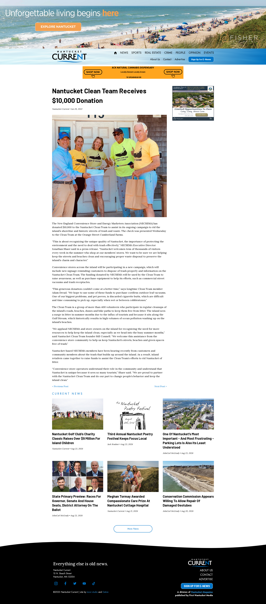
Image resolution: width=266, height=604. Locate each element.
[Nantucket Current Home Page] (69, 56)
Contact (167, 59)
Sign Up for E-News (201, 59)
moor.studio (92, 592)
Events (209, 53)
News (124, 53)
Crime (168, 53)
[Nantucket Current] (197, 563)
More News (133, 528)
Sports (136, 53)
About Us (155, 59)
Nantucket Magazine (202, 592)
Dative (105, 592)
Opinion (194, 53)
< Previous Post (60, 386)
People (180, 53)
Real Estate (153, 53)
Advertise (180, 59)
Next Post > (160, 386)
